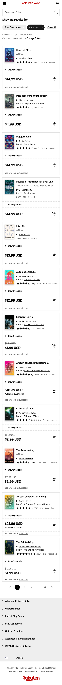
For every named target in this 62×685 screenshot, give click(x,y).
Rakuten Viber (26, 668)
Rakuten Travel (15, 671)
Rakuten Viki (12, 668)
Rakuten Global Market (45, 668)
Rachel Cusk (24, 234)
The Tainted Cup (24, 542)
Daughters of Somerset (34, 103)
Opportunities (12, 608)
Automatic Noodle (26, 271)
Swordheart (29, 144)
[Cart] (57, 3)
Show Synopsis (15, 69)
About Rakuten (46, 671)
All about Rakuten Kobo (17, 601)
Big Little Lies (29, 193)
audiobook (23, 87)
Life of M (20, 226)
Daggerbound (23, 136)
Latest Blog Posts (14, 616)
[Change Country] (6, 658)
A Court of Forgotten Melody (31, 496)
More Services (31, 671)
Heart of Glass (23, 50)
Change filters (34, 38)
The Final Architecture (34, 324)
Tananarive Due (26, 458)
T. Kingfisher (24, 141)
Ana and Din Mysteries (34, 550)
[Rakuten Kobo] (31, 3)
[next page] (51, 587)
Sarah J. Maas (25, 367)
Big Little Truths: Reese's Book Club (34, 181)
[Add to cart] (53, 79)
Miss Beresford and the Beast (31, 95)
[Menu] (4, 3)
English (19, 657)
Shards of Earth (24, 316)
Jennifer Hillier (25, 58)
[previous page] (10, 587)
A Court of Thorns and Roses (37, 370)
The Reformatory (25, 450)
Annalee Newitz (26, 276)
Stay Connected (13, 623)
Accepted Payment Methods (20, 638)
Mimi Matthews (26, 100)
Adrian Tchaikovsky (27, 321)
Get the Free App (14, 631)
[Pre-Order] (53, 391)
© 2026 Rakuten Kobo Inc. (18, 646)
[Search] (56, 12)
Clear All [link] (51, 27)
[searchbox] (29, 12)
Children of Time (24, 408)
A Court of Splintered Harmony (32, 362)
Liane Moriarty (25, 190)
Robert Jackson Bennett (30, 546)
